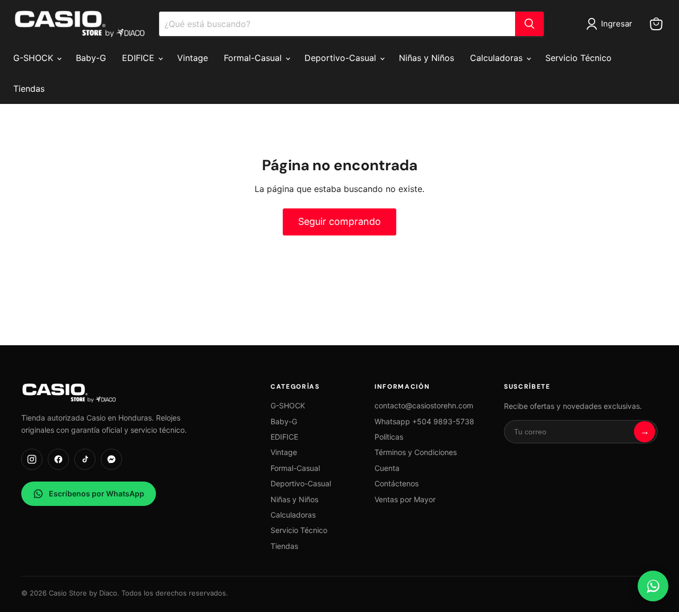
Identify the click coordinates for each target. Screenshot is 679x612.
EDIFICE (139, 58)
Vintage (192, 58)
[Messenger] (111, 459)
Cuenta (387, 468)
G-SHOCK (34, 58)
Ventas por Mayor (405, 499)
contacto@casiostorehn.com (424, 405)
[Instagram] (31, 459)
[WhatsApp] (653, 586)
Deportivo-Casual (341, 58)
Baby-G (91, 58)
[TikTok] (84, 459)
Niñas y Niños (426, 58)
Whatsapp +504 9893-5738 (424, 421)
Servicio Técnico (578, 58)
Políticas (389, 436)
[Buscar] (529, 24)
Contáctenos (397, 483)
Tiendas (29, 88)
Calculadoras (497, 58)
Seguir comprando (339, 221)
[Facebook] (58, 459)
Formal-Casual (254, 58)
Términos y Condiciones (416, 452)
